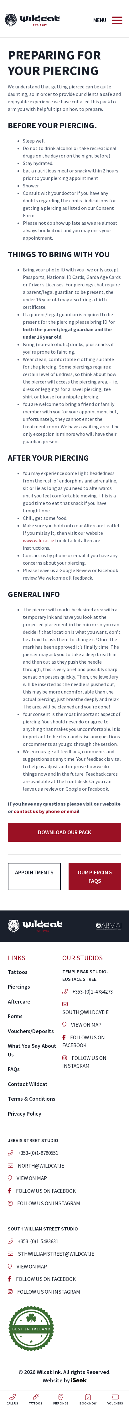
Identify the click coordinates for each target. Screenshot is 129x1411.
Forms (15, 1016)
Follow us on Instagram (48, 1203)
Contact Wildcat (28, 1084)
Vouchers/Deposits (31, 1031)
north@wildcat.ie (41, 1165)
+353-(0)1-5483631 (38, 1241)
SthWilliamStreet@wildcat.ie (56, 1253)
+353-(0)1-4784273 (92, 991)
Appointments (34, 872)
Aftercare (19, 1001)
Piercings (19, 986)
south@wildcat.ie (85, 1012)
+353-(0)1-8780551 (38, 1153)
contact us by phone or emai (46, 811)
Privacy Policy (24, 1113)
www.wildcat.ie (38, 540)
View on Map (86, 1024)
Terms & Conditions (31, 1098)
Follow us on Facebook (46, 1191)
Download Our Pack (64, 832)
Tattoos (18, 972)
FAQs (14, 1069)
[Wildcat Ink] (32, 19)
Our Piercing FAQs (95, 876)
